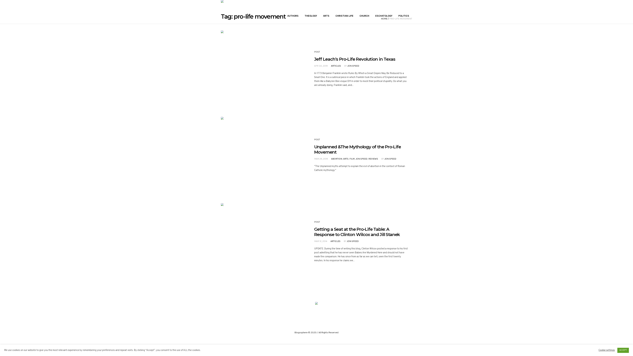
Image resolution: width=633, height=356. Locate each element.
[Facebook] (301, 315)
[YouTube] (331, 315)
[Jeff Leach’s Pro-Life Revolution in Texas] (259, 68)
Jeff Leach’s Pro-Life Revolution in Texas (354, 59)
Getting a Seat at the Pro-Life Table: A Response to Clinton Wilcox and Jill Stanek (357, 232)
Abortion (336, 158)
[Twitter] (323, 315)
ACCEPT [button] (623, 350)
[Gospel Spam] (316, 304)
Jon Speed (353, 65)
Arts (345, 158)
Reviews (373, 158)
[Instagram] (316, 315)
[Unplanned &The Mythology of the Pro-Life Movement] (259, 155)
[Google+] (308, 315)
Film (352, 158)
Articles (336, 65)
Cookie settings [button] (607, 350)
